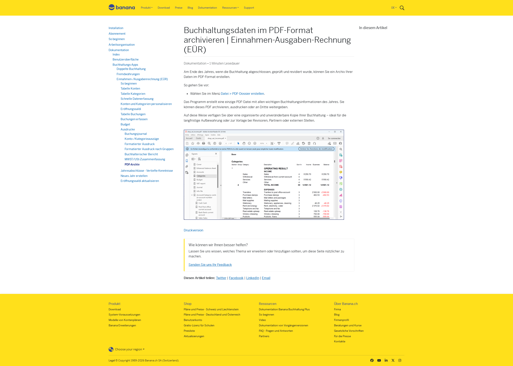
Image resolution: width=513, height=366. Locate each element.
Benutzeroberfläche (126, 59)
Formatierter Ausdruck (140, 144)
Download (164, 7)
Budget (125, 124)
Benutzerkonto (193, 320)
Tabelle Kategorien (133, 94)
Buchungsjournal (136, 134)
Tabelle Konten (130, 88)
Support (249, 7)
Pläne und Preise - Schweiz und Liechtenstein (211, 309)
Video (262, 320)
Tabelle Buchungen (133, 114)
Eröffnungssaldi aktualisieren (140, 181)
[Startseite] (122, 8)
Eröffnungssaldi (131, 109)
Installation (116, 28)
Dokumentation (207, 7)
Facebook (236, 278)
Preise (178, 7)
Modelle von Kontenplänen (125, 320)
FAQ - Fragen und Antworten (276, 331)
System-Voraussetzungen (124, 314)
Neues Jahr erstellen (134, 176)
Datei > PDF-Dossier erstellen (242, 94)
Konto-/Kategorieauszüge (142, 139)
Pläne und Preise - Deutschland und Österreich (212, 314)
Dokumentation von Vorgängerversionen (283, 325)
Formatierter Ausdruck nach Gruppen (149, 149)
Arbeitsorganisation (122, 44)
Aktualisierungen (194, 336)
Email (266, 278)
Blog (190, 7)
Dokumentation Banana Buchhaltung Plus (284, 309)
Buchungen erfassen (134, 119)
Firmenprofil (341, 320)
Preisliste (189, 331)
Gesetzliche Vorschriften (349, 331)
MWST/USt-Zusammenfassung (145, 159)
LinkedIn (252, 278)
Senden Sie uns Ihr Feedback (210, 265)
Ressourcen (229, 7)
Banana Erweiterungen (122, 325)
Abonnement (117, 33)
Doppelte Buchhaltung (131, 69)
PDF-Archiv (132, 164)
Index (116, 54)
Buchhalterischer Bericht (141, 154)
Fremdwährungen (128, 74)
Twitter (221, 278)
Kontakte (339, 341)
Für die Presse (342, 336)
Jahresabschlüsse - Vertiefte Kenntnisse (147, 170)
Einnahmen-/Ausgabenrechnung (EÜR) (142, 79)
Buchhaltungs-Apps (125, 65)
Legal (112, 360)
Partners (264, 336)
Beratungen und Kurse (348, 325)
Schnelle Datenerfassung (137, 99)
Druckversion (193, 230)
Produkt (146, 7)
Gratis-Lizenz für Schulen (199, 325)
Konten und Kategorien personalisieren (146, 104)
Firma (337, 309)
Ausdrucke (128, 129)
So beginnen (117, 39)
